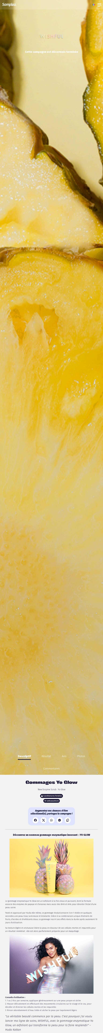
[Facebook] (35, 820)
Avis (64, 756)
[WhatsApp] (52, 820)
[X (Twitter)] (44, 820)
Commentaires (51, 768)
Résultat (46, 756)
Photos (81, 756)
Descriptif (24, 756)
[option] (24, 756)
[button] (94, 5)
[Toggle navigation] (99, 4)
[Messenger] (60, 820)
